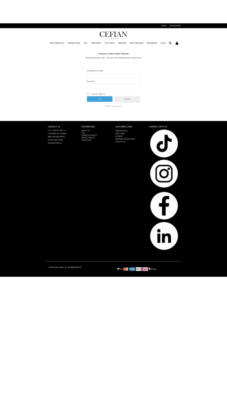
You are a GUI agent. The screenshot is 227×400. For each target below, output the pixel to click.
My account (175, 26)
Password (90, 81)
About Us (86, 131)
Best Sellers (136, 43)
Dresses (122, 43)
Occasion (110, 43)
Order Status (121, 131)
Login (163, 26)
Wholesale (87, 140)
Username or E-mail (95, 71)
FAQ (83, 133)
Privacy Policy (88, 138)
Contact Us (120, 142)
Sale (163, 43)
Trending (96, 43)
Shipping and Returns (125, 139)
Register (127, 99)
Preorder (152, 43)
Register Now (136, 58)
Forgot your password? (113, 106)
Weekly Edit (74, 43)
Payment (119, 136)
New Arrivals (57, 43)
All (86, 43)
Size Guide (120, 133)
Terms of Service (89, 135)
